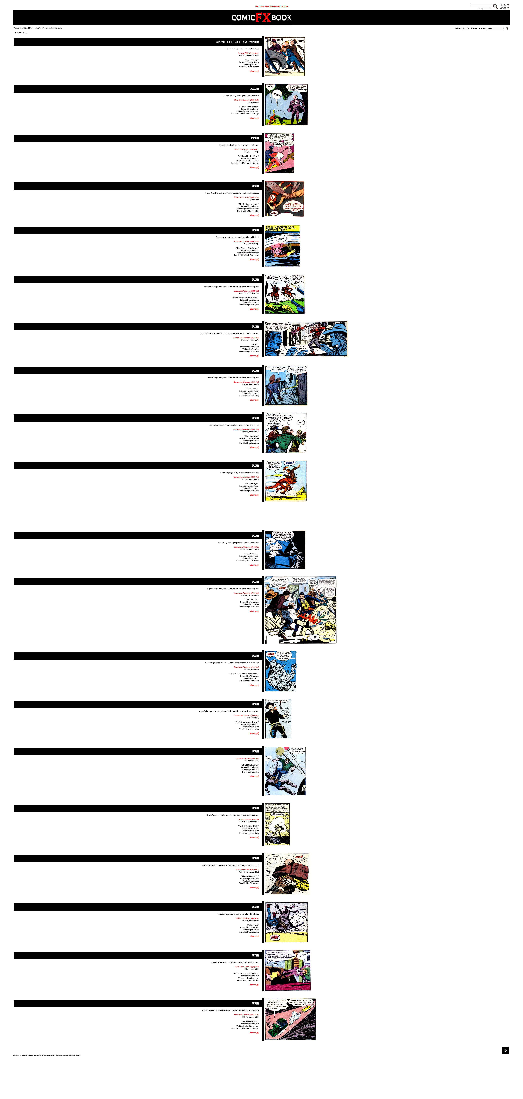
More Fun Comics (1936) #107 (246, 149)
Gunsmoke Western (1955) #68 (246, 338)
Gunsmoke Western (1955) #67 (246, 291)
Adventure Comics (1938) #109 (246, 241)
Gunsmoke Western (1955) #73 (246, 547)
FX (263, 17)
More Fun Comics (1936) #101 (247, 967)
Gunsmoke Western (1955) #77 (246, 715)
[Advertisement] (261, 517)
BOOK (281, 17)
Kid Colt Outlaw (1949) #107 (247, 869)
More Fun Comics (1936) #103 (246, 100)
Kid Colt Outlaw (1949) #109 (247, 918)
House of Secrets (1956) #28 (247, 758)
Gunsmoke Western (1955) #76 (246, 667)
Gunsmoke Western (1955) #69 (246, 382)
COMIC (243, 17)
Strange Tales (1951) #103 (248, 53)
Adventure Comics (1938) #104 (246, 197)
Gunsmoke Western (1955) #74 (246, 593)
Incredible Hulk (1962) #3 (248, 819)
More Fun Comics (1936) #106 (246, 1015)
